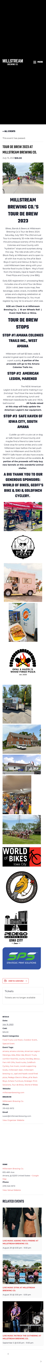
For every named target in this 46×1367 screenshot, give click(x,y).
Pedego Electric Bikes (17, 1077)
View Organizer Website (13, 1120)
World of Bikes (31, 1085)
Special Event (9, 1043)
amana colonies (17, 1051)
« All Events (9, 131)
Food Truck (8, 1040)
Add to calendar (16, 981)
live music (14, 1066)
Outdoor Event (30, 1040)
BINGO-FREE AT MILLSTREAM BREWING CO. (35, 1357)
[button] (38, 62)
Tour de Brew (18, 1085)
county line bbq (26, 1059)
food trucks (21, 1062)
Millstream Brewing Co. (13, 1101)
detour (37, 1059)
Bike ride (20, 1055)
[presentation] (22, 1222)
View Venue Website (12, 1190)
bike (13, 1055)
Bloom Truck (31, 1055)
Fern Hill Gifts (9, 1062)
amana (6, 1051)
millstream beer (16, 1070)
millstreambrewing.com (13, 1092)
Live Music (18, 1040)
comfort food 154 (10, 1059)
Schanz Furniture (15, 1081)
